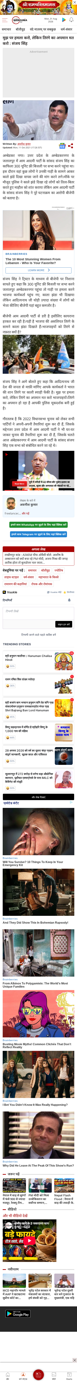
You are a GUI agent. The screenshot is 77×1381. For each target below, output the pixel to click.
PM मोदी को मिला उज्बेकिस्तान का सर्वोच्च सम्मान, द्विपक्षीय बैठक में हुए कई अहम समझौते (39, 1199)
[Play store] (64, 19)
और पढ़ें (25, 513)
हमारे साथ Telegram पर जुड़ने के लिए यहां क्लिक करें (38, 534)
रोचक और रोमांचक (41, 584)
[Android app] (17, 1314)
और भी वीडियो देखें (15, 1215)
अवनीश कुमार (24, 143)
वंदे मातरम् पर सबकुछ (43, 29)
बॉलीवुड (20, 29)
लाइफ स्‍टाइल (11, 577)
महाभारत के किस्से (48, 577)
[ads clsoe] (74, 1360)
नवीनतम (13, 1269)
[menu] (5, 20)
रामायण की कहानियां (15, 584)
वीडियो (12, 1209)
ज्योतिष (58, 570)
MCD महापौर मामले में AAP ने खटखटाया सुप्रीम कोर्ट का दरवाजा (14, 1294)
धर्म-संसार (66, 29)
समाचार (6, 29)
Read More (19, 484)
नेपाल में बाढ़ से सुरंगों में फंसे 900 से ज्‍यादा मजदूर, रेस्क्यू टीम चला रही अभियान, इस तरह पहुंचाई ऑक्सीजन (14, 1199)
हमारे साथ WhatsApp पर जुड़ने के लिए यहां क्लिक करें (38, 524)
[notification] (71, 19)
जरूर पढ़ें (14, 1174)
